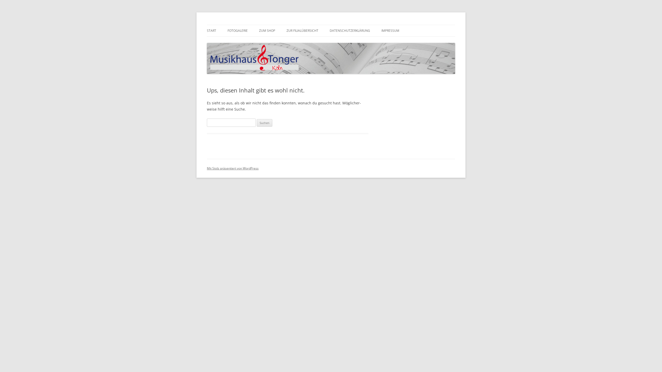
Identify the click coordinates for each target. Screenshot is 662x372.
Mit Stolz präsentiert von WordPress (233, 168)
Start (211, 30)
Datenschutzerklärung (350, 30)
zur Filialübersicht (302, 30)
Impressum (390, 30)
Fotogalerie (238, 30)
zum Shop (267, 30)
